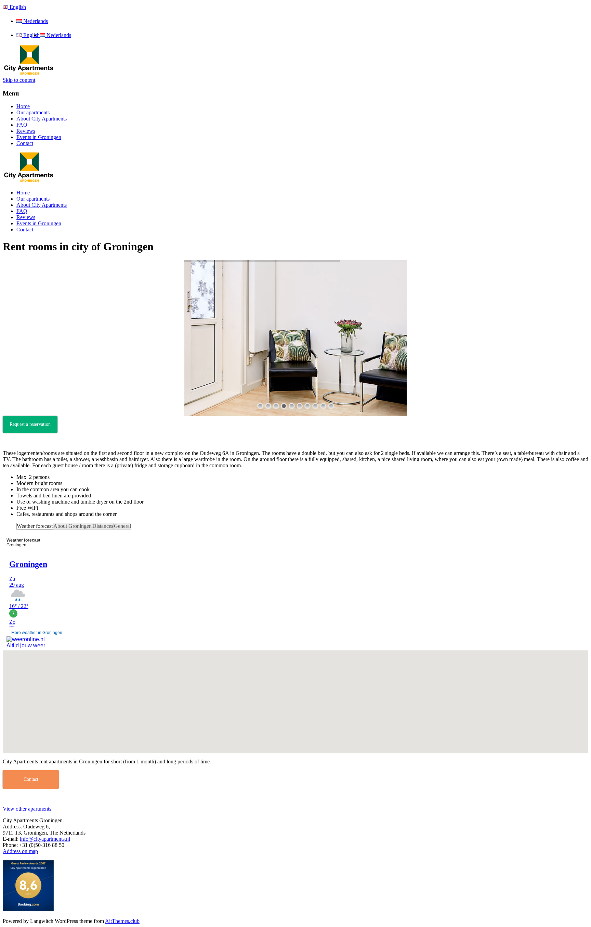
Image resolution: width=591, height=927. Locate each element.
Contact (24, 143)
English (17, 7)
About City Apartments (41, 119)
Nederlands (35, 21)
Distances (102, 526)
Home (23, 106)
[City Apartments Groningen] (28, 74)
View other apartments (27, 809)
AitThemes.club (122, 921)
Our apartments (33, 112)
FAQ (21, 125)
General (122, 526)
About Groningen (72, 526)
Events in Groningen (38, 137)
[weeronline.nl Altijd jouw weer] (25, 640)
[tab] (34, 526)
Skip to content (19, 80)
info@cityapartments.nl (45, 839)
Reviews (25, 131)
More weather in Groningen (36, 633)
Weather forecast (35, 526)
